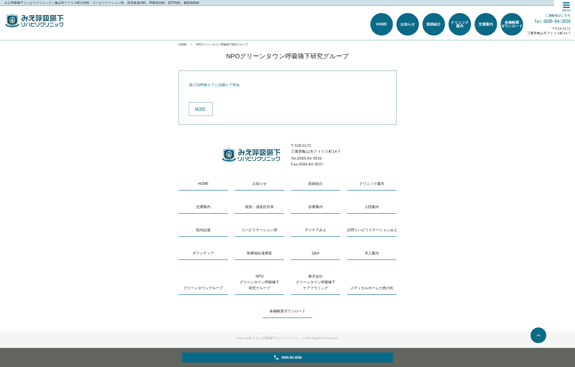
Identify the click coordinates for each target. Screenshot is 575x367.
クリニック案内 (371, 184)
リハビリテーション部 (259, 230)
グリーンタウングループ (203, 288)
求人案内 (372, 253)
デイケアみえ (315, 230)
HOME (183, 44)
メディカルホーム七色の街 (371, 288)
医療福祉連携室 (259, 253)
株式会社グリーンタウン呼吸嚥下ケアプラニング (315, 282)
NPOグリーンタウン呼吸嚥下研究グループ (259, 282)
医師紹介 (315, 184)
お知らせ (259, 184)
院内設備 (203, 230)
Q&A (315, 253)
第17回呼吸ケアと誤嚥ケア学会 (214, 85)
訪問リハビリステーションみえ (371, 230)
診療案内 (315, 207)
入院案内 (372, 207)
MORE (200, 109)
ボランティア (203, 253)
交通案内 (203, 207)
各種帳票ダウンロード (287, 311)
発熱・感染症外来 (259, 207)
